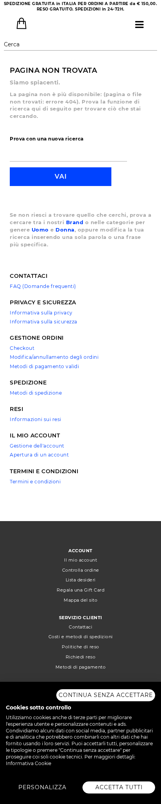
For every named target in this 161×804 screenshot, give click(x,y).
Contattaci (80, 627)
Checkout (22, 348)
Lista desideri (81, 580)
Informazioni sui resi (35, 419)
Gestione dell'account (37, 446)
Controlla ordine (80, 570)
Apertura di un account (39, 455)
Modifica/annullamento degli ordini (54, 357)
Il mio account (80, 560)
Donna (65, 229)
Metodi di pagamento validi (44, 366)
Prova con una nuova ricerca (47, 139)
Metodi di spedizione (36, 393)
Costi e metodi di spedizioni (80, 636)
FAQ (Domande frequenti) (43, 286)
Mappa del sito (80, 600)
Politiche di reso (80, 647)
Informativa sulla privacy (41, 313)
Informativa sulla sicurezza (43, 322)
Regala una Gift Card (80, 590)
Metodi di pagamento (80, 667)
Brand (75, 222)
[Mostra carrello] (21, 23)
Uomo (40, 229)
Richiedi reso (81, 657)
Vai (61, 176)
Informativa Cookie (28, 763)
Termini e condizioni (35, 482)
